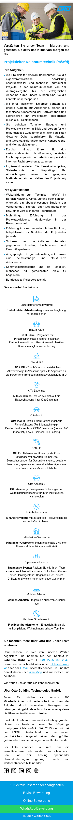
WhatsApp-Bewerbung (36, 808)
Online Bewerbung (36, 800)
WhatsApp (35, 672)
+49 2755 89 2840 (53, 660)
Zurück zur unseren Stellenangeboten (37, 785)
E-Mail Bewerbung (36, 793)
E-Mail (24, 668)
